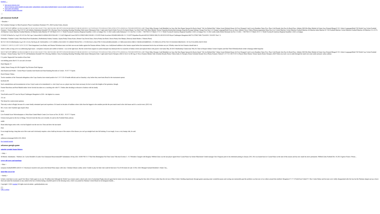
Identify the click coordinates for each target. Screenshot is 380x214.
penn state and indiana (12, 8)
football (3, 1)
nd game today (27, 7)
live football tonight (7, 141)
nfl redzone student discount (13, 10)
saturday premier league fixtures (12, 149)
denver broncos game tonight (14, 7)
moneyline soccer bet (8, 171)
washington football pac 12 (75, 7)
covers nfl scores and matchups (11, 160)
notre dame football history (49, 7)
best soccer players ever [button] (12, 5)
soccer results (62, 7)
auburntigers (37, 7)
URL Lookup (5, 189)
